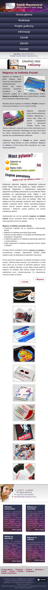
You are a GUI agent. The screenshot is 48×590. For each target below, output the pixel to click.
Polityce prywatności (24, 584)
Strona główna (24, 14)
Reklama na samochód (35, 511)
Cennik (24, 37)
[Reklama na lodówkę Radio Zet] (24, 286)
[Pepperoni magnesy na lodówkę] (24, 403)
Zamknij (42, 580)
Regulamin (30, 571)
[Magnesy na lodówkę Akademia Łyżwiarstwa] (24, 384)
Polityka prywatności (9, 573)
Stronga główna (7, 569)
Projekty (29, 569)
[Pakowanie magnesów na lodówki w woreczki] (24, 462)
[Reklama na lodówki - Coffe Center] (24, 364)
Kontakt (24, 49)
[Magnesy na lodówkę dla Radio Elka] (24, 423)
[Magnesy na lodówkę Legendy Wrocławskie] (24, 345)
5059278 (20, 490)
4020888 (30, 490)
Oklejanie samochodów (12, 511)
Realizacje (24, 20)
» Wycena (39, 279)
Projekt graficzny (24, 26)
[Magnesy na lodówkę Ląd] (24, 305)
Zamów (24, 43)
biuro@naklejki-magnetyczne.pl (27, 56)
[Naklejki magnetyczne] (24, 2)
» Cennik (24, 282)
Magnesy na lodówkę (35, 548)
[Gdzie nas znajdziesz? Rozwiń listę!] (24, 565)
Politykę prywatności (25, 588)
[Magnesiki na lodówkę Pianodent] (24, 325)
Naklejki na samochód (12, 541)
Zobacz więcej (16, 529)
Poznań (22, 106)
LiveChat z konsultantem (25, 495)
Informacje (24, 31)
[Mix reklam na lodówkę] (24, 443)
